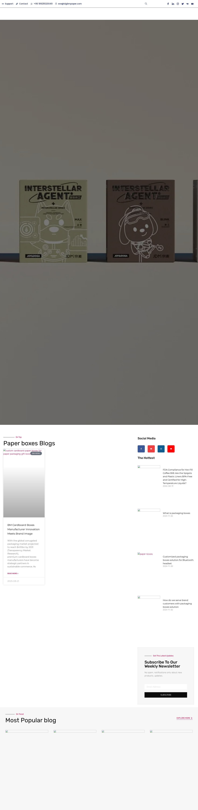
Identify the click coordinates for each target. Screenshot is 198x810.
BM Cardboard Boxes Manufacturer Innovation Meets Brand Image (23, 529)
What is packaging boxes (176, 513)
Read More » (12, 573)
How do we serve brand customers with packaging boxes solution (177, 603)
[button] (146, 4)
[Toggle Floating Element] (188, 803)
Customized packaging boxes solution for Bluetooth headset (178, 560)
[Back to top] (188, 790)
